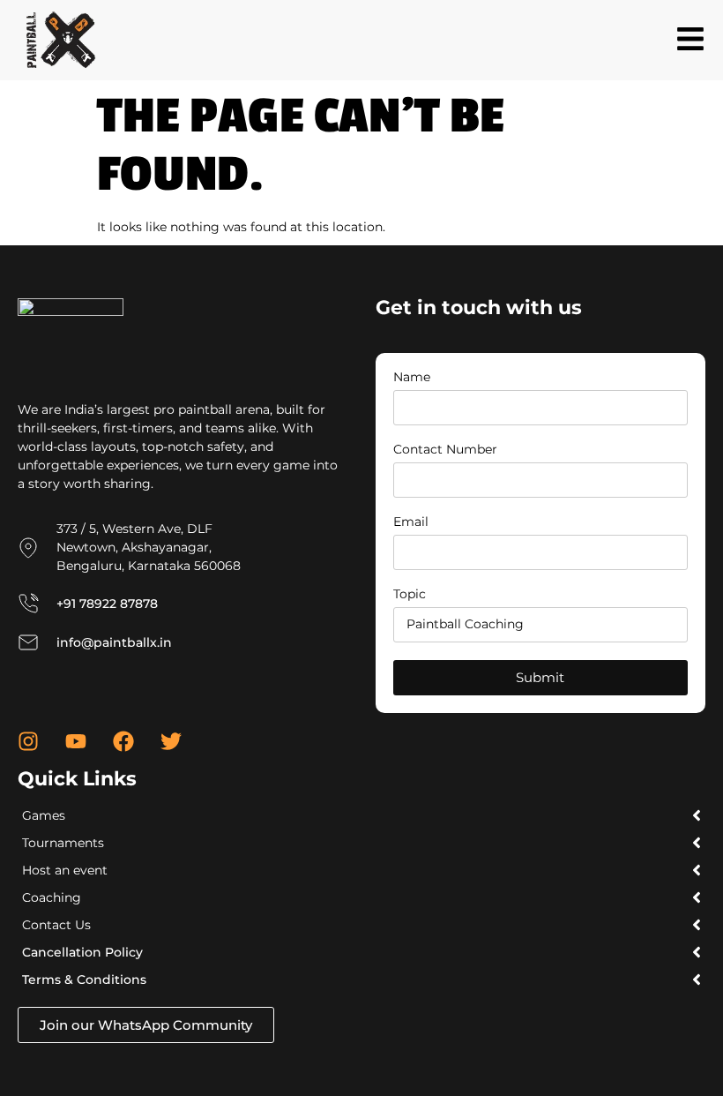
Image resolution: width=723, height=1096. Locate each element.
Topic (409, 595)
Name (411, 378)
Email (411, 522)
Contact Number (445, 450)
